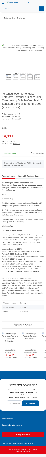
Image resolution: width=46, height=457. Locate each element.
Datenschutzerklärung (17, 392)
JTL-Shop (27, 451)
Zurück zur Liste (9, 18)
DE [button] (28, 3)
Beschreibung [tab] (8, 176)
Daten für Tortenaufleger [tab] (29, 176)
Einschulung (15, 116)
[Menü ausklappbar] (3, 1)
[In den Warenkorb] (4, 25)
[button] (35, 2)
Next (42, 78)
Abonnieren (30, 403)
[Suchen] (41, 8)
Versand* (16, 144)
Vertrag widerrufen (23, 435)
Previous (4, 78)
